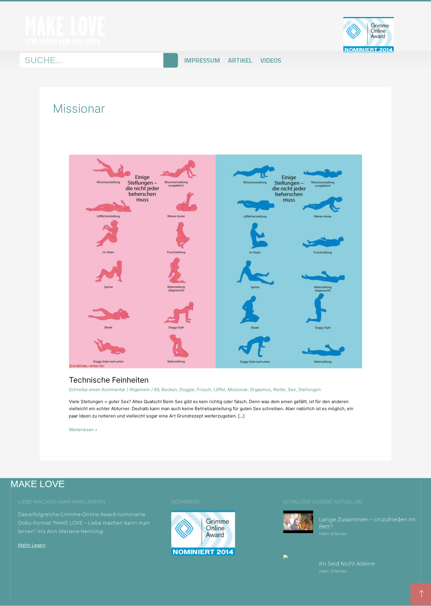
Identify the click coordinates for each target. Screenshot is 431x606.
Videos (270, 60)
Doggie (186, 389)
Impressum (202, 60)
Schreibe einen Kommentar (97, 389)
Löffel (219, 389)
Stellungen (309, 389)
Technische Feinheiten (109, 379)
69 (156, 389)
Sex (292, 389)
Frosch (204, 389)
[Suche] (170, 60)
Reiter (279, 389)
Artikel (240, 60)
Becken (169, 389)
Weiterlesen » (83, 429)
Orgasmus (260, 389)
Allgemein (139, 389)
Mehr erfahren (333, 533)
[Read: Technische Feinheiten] (215, 261)
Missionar (237, 389)
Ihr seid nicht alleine (347, 564)
